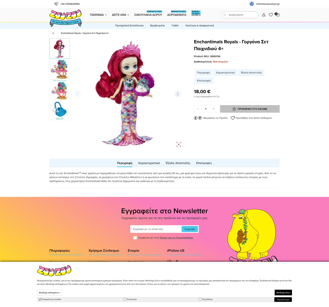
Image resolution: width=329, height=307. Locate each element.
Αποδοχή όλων (283, 292)
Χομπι (195, 13)
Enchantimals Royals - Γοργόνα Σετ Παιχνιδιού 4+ (85, 33)
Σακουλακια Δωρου (148, 13)
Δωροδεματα (176, 13)
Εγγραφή (190, 229)
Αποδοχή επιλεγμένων (49, 292)
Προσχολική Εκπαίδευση (129, 25)
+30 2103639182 (70, 4)
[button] (177, 93)
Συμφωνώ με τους (165, 237)
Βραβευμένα (157, 25)
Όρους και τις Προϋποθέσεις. (176, 237)
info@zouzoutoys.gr (268, 4)
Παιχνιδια (97, 15)
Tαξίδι (175, 25)
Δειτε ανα (119, 15)
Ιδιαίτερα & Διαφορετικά (200, 25)
